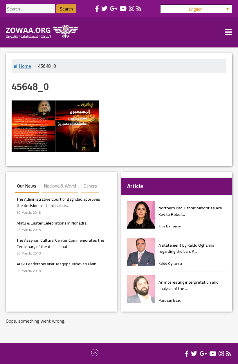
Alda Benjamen (170, 226)
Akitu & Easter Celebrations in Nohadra (51, 223)
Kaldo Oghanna (170, 263)
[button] (196, 8)
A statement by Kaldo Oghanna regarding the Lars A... (186, 248)
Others (90, 185)
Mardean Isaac (169, 300)
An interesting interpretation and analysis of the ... (188, 285)
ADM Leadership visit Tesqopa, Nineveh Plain (56, 264)
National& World (60, 185)
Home (25, 66)
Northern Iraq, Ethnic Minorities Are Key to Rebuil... (190, 211)
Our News (26, 185)
